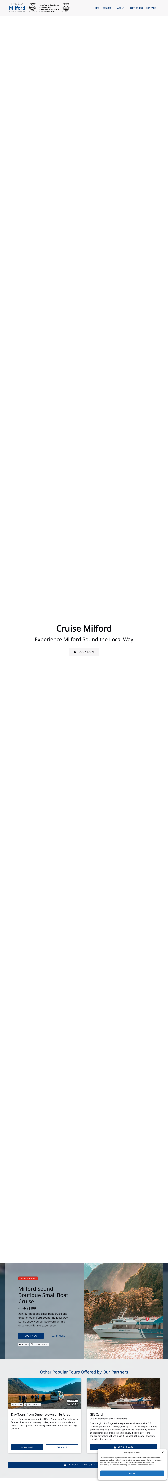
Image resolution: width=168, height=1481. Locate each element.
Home (96, 8)
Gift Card (96, 1414)
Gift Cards (136, 8)
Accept (132, 1473)
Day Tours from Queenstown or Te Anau (40, 1414)
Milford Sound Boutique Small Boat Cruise (43, 1295)
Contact (151, 8)
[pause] (82, 1259)
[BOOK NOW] (84, 644)
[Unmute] (85, 1259)
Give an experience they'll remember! (108, 1418)
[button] (162, 1452)
